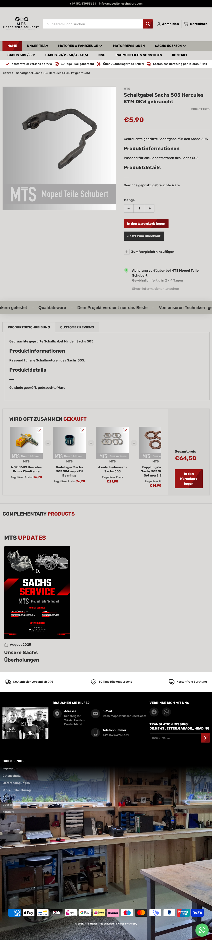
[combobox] (98, 24)
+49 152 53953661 (83, 3)
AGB (5, 797)
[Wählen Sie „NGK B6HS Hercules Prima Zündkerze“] (39, 430)
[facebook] (154, 712)
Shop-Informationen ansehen (155, 289)
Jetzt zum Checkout (143, 236)
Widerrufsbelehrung (16, 790)
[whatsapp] (166, 712)
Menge (129, 200)
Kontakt (8, 812)
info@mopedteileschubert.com (121, 3)
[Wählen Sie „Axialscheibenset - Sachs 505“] (125, 430)
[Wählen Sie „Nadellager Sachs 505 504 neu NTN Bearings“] (82, 430)
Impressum (10, 768)
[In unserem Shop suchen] (148, 24)
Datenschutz (11, 775)
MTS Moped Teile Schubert (99, 923)
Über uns (8, 804)
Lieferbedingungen (16, 783)
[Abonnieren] (205, 738)
